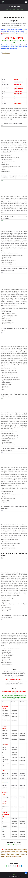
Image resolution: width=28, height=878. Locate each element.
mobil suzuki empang (11, 856)
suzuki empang (9, 849)
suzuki (19, 856)
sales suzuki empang (21, 851)
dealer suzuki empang (20, 849)
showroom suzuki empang (8, 851)
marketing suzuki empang (10, 853)
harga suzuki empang (13, 854)
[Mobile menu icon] (26, 2)
